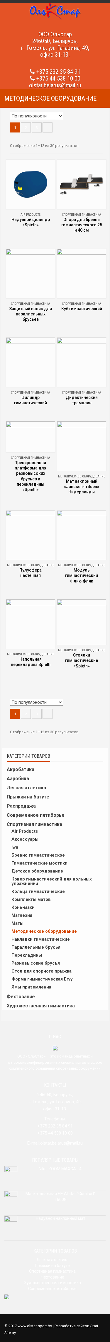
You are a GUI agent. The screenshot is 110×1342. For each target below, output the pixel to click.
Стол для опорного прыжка (41, 971)
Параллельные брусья (35, 947)
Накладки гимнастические (40, 939)
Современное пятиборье (36, 815)
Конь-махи (23, 907)
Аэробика (18, 778)
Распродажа (21, 806)
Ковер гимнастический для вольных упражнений (51, 881)
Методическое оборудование (44, 931)
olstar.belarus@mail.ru (55, 85)
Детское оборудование (37, 871)
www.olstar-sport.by (35, 1326)
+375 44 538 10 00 (58, 78)
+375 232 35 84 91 (58, 71)
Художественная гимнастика (41, 1006)
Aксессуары (24, 839)
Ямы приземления (31, 987)
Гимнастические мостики (39, 863)
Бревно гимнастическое (38, 855)
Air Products (24, 831)
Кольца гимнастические (38, 891)
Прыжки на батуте (28, 797)
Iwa (14, 847)
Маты (17, 923)
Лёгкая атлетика (26, 788)
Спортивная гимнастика (34, 824)
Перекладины (26, 955)
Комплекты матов (31, 899)
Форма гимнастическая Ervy (42, 979)
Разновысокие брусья (35, 963)
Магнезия (21, 915)
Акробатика (20, 769)
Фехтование (21, 996)
